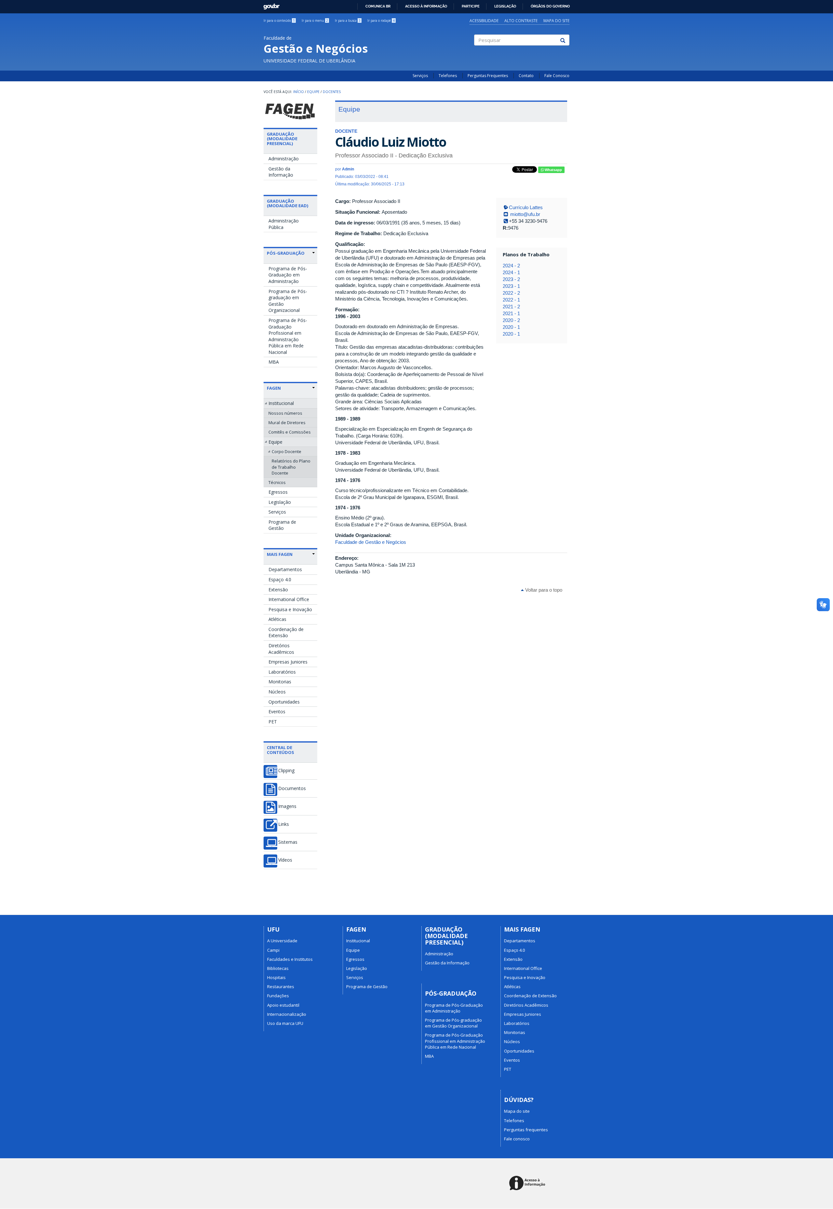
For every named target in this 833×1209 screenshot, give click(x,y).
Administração (283, 158)
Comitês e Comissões (289, 432)
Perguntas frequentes (526, 1130)
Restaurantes (280, 986)
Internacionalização (286, 1014)
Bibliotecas (278, 968)
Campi (273, 950)
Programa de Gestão (282, 525)
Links (283, 824)
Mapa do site (556, 20)
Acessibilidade (484, 20)
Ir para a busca (348, 20)
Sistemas (287, 842)
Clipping (286, 770)
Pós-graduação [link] (286, 253)
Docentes (332, 91)
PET (272, 722)
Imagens (287, 806)
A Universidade (282, 941)
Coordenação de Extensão (286, 632)
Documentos (292, 788)
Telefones (448, 75)
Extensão (278, 589)
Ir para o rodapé (381, 20)
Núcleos (277, 692)
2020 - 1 (511, 327)
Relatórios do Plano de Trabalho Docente (291, 467)
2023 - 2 (511, 279)
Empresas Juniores (287, 662)
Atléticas (277, 619)
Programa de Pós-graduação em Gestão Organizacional (287, 301)
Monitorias (279, 681)
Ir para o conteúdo (279, 20)
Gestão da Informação (280, 172)
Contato (526, 75)
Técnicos (277, 482)
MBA (273, 362)
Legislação (505, 6)
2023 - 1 (511, 286)
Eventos (276, 711)
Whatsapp (553, 170)
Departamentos (285, 569)
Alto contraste (521, 20)
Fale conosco (517, 1139)
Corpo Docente (286, 451)
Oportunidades (284, 702)
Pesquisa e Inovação (290, 609)
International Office (288, 599)
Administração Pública (283, 224)
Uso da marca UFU (285, 1023)
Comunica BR (377, 6)
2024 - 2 (511, 265)
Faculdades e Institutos (290, 959)
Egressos (278, 492)
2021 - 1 (511, 313)
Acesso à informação (426, 6)
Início (298, 91)
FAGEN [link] (274, 388)
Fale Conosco (556, 75)
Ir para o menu (315, 20)
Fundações (278, 996)
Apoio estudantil (283, 1005)
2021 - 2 (511, 306)
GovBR (269, 5)
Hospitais (276, 977)
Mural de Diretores (287, 422)
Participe (471, 6)
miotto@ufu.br (524, 214)
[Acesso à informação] (528, 1183)
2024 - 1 (511, 272)
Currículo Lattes (526, 207)
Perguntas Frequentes (488, 75)
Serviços (420, 75)
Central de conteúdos (280, 750)
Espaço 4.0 (279, 579)
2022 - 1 (511, 299)
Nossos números (285, 413)
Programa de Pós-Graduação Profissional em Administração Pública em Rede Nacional (287, 336)
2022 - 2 (511, 293)
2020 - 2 (511, 320)
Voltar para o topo (543, 590)
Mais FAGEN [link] (280, 554)
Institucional (281, 403)
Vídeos (285, 860)
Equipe (313, 91)
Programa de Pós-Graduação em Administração (287, 274)
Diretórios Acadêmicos (281, 648)
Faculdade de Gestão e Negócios (370, 542)
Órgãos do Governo (550, 6)
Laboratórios (282, 672)
